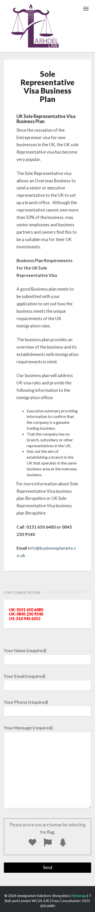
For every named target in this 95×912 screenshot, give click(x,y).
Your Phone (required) (26, 702)
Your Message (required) (28, 727)
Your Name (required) (25, 650)
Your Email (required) (24, 676)
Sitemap (79, 895)
